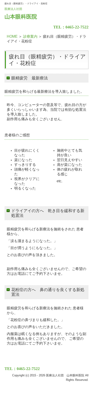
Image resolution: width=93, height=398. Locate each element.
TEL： (59, 27)
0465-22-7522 (76, 27)
